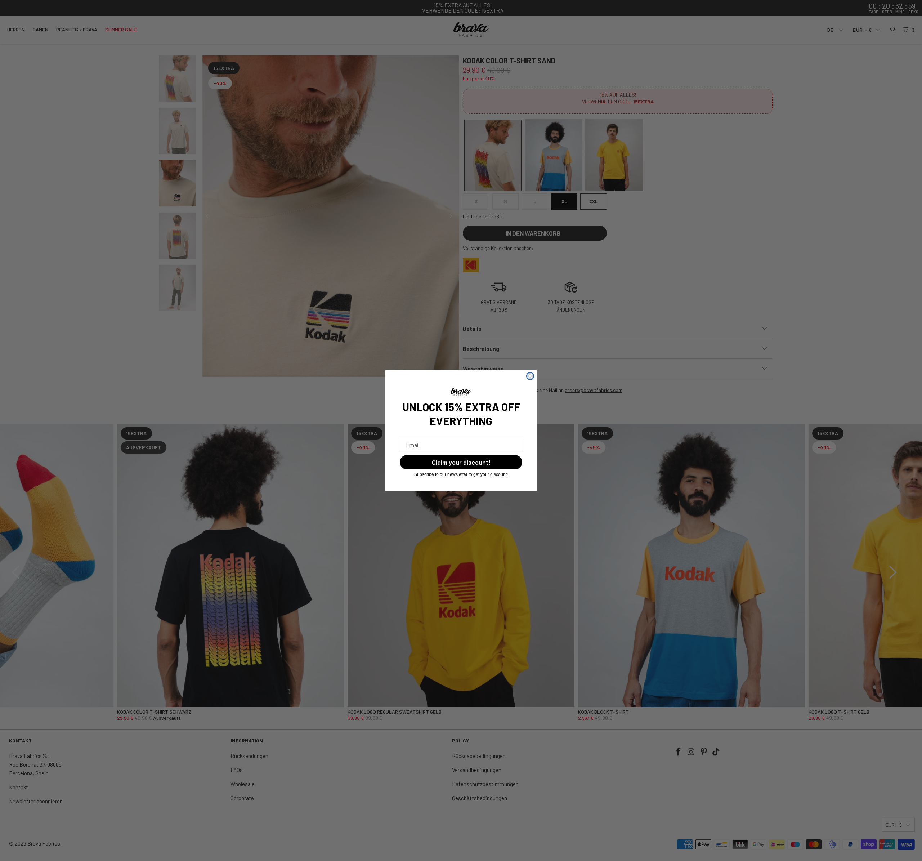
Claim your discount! (461, 462)
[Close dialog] (530, 376)
